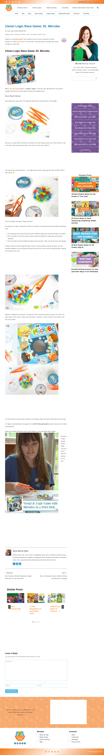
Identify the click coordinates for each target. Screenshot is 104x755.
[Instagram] (12, 2)
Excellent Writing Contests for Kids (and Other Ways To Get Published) (84, 270)
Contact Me (75, 737)
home (16, 13)
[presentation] (15, 598)
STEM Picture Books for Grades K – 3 (55, 609)
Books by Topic (44, 735)
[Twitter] (9, 2)
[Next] (63, 607)
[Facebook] (6, 2)
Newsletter (75, 739)
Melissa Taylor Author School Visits (83, 7)
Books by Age (44, 737)
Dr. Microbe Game (13, 88)
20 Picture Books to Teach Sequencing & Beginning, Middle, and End (83, 221)
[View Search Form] (97, 8)
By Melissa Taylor (9, 34)
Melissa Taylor (23, 551)
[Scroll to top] (97, 749)
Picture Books (39, 13)
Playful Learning (44, 739)
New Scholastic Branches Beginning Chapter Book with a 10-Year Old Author (18, 575)
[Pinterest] (16, 2)
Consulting (65, 7)
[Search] (96, 78)
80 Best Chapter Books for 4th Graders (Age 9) (82, 246)
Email (40, 685)
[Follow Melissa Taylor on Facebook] (14, 564)
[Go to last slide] (9, 607)
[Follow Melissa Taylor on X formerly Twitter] (17, 564)
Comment (9, 661)
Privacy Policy (76, 742)
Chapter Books (50, 13)
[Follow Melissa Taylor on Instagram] (20, 564)
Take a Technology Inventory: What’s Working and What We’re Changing (53, 575)
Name (8, 685)
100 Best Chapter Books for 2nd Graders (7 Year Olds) (83, 195)
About (29, 13)
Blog (23, 13)
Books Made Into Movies (92, 2)
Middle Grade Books (64, 13)
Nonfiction (76, 13)
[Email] (19, 2)
